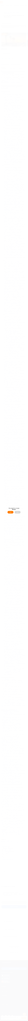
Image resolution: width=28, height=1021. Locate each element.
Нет (17, 512)
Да (10, 512)
